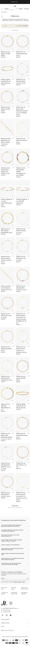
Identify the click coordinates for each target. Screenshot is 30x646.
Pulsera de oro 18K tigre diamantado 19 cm (5, 406)
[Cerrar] (28, 2)
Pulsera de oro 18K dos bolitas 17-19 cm (21, 230)
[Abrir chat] (27, 643)
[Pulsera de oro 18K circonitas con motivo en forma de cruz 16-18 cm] (22, 482)
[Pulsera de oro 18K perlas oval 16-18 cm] (22, 246)
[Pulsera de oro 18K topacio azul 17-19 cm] (7, 303)
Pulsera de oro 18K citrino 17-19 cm (21, 465)
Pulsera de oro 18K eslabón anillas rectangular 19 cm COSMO (20, 171)
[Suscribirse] (27, 578)
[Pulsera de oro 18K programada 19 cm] (22, 41)
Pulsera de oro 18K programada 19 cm (21, 53)
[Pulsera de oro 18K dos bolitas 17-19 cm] (22, 218)
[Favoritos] (16, 9)
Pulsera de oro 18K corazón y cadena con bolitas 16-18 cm (21, 349)
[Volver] (2, 16)
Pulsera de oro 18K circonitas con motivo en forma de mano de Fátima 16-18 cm (21, 318)
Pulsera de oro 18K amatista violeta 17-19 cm (21, 288)
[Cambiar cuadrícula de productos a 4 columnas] (5, 26)
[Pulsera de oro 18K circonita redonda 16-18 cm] (7, 366)
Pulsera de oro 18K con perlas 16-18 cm (22, 140)
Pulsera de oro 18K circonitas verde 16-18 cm (21, 81)
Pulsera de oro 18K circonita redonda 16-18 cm (6, 378)
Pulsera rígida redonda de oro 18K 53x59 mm (6, 81)
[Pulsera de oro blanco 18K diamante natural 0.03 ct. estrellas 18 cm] (22, 97)
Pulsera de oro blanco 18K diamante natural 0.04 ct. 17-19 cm (6, 436)
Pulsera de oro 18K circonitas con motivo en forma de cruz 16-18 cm (21, 496)
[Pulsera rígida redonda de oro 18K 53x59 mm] (7, 69)
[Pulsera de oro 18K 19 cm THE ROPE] (7, 41)
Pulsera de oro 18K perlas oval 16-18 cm (21, 258)
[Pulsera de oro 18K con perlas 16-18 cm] (22, 128)
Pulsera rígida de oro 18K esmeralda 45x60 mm (6, 202)
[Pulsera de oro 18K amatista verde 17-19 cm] (7, 482)
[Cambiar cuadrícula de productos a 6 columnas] (7, 26)
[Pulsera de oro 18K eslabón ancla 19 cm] (22, 423)
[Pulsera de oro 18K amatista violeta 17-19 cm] (22, 275)
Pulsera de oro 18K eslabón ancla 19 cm (22, 435)
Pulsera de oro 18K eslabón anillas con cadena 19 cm (5, 170)
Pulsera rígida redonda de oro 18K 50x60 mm (21, 406)
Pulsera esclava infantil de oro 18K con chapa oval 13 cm (6, 141)
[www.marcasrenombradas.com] (11, 603)
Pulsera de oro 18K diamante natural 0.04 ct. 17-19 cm (6, 465)
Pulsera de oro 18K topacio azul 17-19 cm (6, 315)
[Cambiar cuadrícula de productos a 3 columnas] (3, 26)
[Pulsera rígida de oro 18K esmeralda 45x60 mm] (7, 189)
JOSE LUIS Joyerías (10, 636)
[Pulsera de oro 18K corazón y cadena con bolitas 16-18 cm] (22, 336)
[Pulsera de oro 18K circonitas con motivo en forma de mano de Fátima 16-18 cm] (22, 303)
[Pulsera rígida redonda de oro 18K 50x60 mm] (22, 393)
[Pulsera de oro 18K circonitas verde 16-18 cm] (22, 69)
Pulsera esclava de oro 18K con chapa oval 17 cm (6, 288)
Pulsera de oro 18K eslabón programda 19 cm (6, 230)
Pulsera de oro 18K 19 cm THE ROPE (5, 53)
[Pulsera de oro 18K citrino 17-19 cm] (22, 452)
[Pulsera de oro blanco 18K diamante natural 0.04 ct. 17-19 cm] (7, 423)
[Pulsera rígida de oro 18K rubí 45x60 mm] (22, 189)
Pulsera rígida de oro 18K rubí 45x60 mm (21, 201)
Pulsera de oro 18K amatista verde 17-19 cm (5, 494)
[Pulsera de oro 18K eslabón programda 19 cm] (7, 218)
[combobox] (5, 630)
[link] (15, 505)
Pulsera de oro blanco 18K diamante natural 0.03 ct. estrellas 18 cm (21, 110)
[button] (2, 9)
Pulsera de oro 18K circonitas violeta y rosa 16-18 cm (6, 259)
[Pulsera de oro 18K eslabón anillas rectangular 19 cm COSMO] (22, 157)
